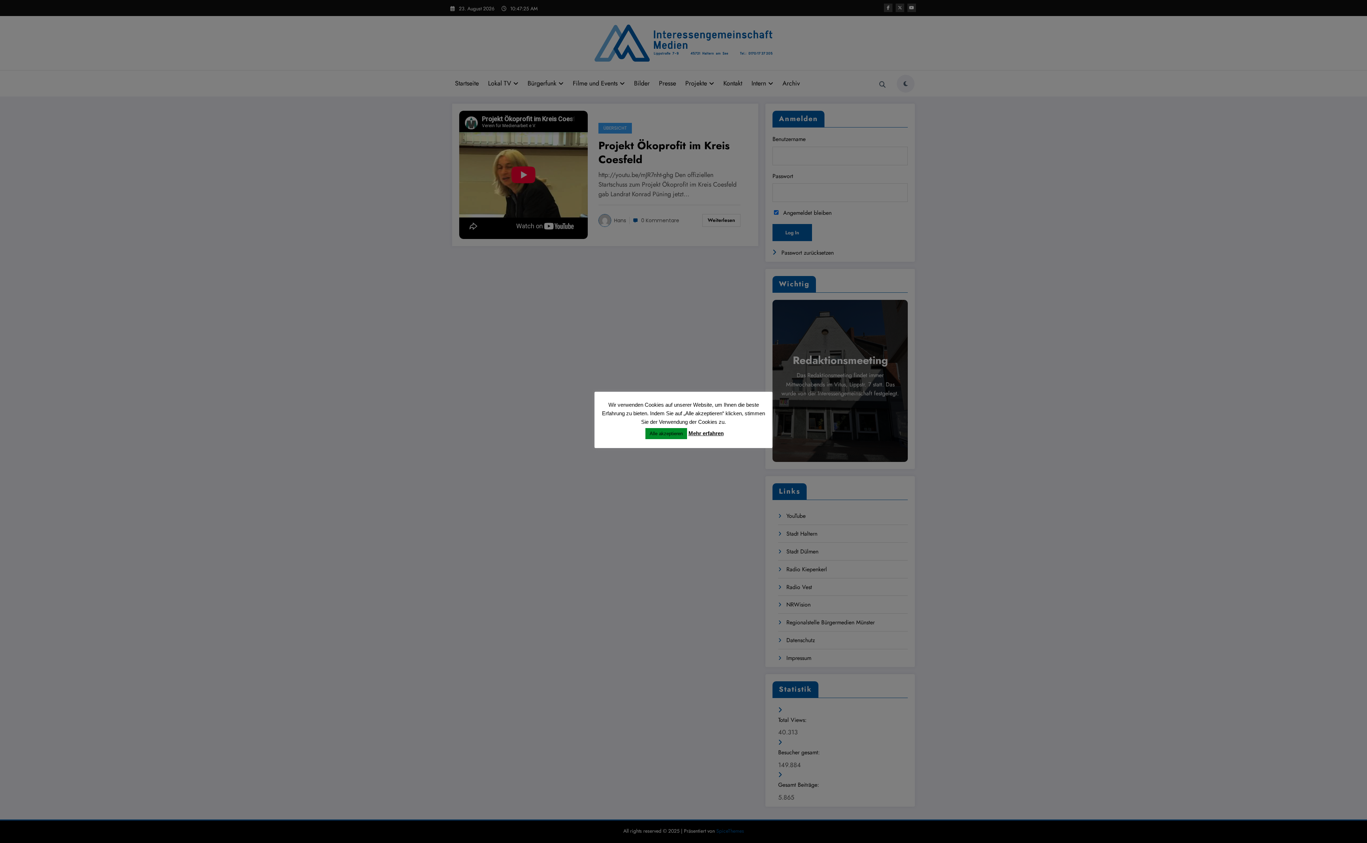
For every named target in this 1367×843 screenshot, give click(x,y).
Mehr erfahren (706, 433)
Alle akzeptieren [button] (666, 433)
